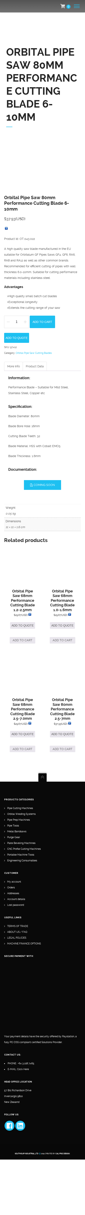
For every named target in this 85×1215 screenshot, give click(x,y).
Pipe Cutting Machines (20, 808)
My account (14, 881)
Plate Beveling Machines (21, 843)
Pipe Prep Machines (18, 819)
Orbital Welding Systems (21, 814)
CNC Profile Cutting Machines (24, 848)
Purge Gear (13, 837)
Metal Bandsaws (16, 831)
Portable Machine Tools (20, 854)
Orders (11, 887)
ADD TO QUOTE (17, 338)
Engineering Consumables (22, 860)
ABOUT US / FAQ (17, 932)
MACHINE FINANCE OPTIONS (24, 943)
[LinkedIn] (20, 1126)
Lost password (15, 905)
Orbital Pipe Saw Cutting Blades (34, 353)
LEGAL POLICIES (16, 937)
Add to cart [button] (22, 640)
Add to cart (42, 322)
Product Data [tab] (35, 366)
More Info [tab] (13, 366)
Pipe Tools (13, 825)
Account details (16, 899)
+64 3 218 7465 (26, 1063)
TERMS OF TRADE (17, 926)
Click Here (23, 1069)
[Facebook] (9, 1126)
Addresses (13, 893)
